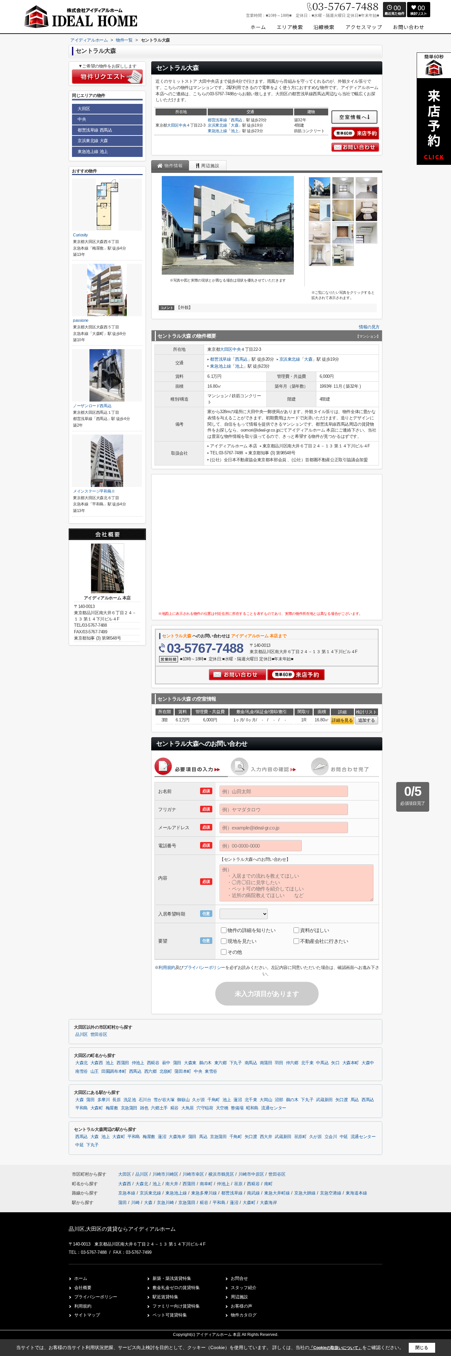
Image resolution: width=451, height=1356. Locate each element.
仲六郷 (292, 1063)
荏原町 (300, 1136)
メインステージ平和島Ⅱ (94, 491)
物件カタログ (244, 1314)
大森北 (81, 1063)
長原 (116, 1100)
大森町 (96, 1108)
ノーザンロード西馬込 (92, 406)
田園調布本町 (113, 1071)
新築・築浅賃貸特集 (172, 1278)
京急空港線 (331, 1192)
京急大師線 (305, 1192)
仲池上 (138, 1063)
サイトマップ (87, 1314)
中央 (182, 125)
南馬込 (251, 1063)
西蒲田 (123, 1063)
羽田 (279, 1063)
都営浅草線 (217, 120)
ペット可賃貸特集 (170, 1314)
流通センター (273, 1108)
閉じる (421, 1347)
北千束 (307, 1063)
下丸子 (235, 1063)
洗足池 (129, 1100)
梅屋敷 (112, 1108)
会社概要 (82, 1287)
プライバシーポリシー (204, 967)
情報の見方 (369, 326)
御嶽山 (183, 1100)
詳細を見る (342, 720)
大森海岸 (177, 1136)
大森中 (368, 1063)
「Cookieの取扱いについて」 (335, 1347)
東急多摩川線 (204, 1192)
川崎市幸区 (193, 1174)
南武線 (254, 1192)
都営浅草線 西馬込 (95, 130)
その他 (234, 952)
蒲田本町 (182, 1071)
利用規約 (166, 967)
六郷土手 (159, 1108)
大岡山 (266, 1100)
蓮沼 (237, 1100)
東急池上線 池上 (93, 151)
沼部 (279, 1100)
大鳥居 (187, 1108)
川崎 (135, 1202)
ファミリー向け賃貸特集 (176, 1306)
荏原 (239, 1183)
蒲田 (177, 1063)
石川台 (145, 1100)
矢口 (335, 1063)
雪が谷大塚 (164, 1100)
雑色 (144, 1108)
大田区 (173, 125)
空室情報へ (353, 117)
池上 (234, 131)
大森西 (96, 1063)
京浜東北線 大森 (93, 140)
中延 (344, 1136)
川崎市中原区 (251, 1174)
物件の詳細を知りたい (251, 930)
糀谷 (174, 1108)
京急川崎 (165, 1202)
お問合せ (239, 1278)
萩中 (166, 1063)
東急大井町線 (277, 1192)
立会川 (331, 1136)
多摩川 (103, 1100)
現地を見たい (241, 941)
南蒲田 (266, 1063)
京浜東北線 (217, 125)
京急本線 (127, 1192)
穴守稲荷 (204, 1108)
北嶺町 (165, 1071)
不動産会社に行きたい (324, 941)
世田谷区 (98, 1034)
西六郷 (150, 1071)
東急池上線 (217, 131)
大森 (234, 125)
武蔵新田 (324, 1100)
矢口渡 (341, 1100)
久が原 (198, 1100)
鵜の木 (205, 1063)
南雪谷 (81, 1071)
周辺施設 (239, 1296)
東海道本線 (356, 1192)
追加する (366, 720)
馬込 (355, 1100)
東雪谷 (211, 1071)
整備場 (237, 1108)
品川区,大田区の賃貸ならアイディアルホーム (122, 1229)
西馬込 (236, 120)
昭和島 (252, 1108)
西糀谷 (153, 1063)
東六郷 (220, 1063)
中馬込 (322, 1063)
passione (80, 320)
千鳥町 (213, 1100)
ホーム (80, 1278)
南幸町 (207, 1183)
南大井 (172, 1183)
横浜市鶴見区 (221, 1174)
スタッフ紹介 (244, 1287)
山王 (94, 1071)
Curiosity (80, 235)
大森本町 (350, 1063)
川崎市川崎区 (165, 1174)
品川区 (81, 1034)
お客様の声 (241, 1306)
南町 (268, 1183)
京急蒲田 (129, 1108)
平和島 (81, 1108)
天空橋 (222, 1108)
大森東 (190, 1063)
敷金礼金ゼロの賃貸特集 (176, 1287)
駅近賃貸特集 (165, 1296)
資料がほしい (314, 930)
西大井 (266, 1136)
